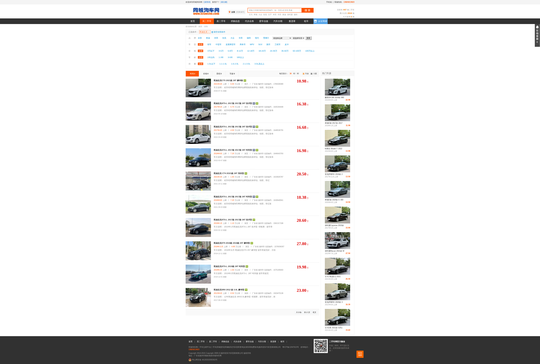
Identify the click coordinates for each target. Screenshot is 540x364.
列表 (307, 74)
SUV (260, 44)
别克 (265, 14)
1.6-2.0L (235, 64)
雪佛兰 (266, 38)
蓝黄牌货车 (231, 44)
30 (291, 74)
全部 (200, 38)
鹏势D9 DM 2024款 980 (334, 97)
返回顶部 (360, 354)
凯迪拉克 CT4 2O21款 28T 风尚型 (229, 173)
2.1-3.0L (246, 64)
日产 (270, 14)
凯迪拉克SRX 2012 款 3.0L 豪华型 (229, 290)
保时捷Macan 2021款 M (334, 251)
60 (294, 74)
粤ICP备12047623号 (290, 347)
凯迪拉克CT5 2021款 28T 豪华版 (228, 80)
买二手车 (206, 21)
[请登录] (207, 2)
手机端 (329, 2)
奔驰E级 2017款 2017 (333, 123)
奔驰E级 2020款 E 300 (334, 200)
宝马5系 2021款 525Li (334, 328)
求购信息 (235, 21)
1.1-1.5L (223, 64)
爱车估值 (263, 21)
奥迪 (284, 14)
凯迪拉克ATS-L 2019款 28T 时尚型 (229, 266)
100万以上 (310, 51)
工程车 (278, 44)
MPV (252, 44)
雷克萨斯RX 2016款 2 (334, 174)
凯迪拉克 (204, 32)
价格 (205, 74)
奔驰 (255, 14)
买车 (206, 26)
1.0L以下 (211, 64)
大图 (315, 74)
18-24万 (262, 51)
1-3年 (221, 57)
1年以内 (210, 57)
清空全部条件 (219, 32)
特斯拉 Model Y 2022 (333, 149)
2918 (349, 13)
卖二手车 (221, 21)
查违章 (292, 21)
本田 (274, 14)
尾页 (314, 312)
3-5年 (230, 57)
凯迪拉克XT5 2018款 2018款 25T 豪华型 (232, 243)
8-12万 (240, 51)
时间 (192, 74)
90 (298, 74)
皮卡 (287, 44)
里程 (218, 74)
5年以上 (240, 57)
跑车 (268, 44)
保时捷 (290, 14)
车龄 (232, 74)
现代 (257, 38)
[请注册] (224, 2)
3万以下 (210, 51)
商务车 (243, 44)
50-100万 (297, 51)
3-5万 (221, 51)
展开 (537, 35)
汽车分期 (277, 21)
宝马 (251, 14)
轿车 (209, 44)
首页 (192, 21)
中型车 (218, 44)
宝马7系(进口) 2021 (333, 276)
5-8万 (230, 51)
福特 (295, 14)
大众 (260, 14)
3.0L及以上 (259, 64)
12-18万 (250, 51)
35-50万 (285, 51)
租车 (306, 21)
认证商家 (322, 21)
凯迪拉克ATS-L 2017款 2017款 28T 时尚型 (233, 150)
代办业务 (249, 21)
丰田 (279, 14)
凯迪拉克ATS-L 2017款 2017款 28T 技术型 (233, 103)
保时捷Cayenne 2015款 (334, 225)
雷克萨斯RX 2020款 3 (334, 302)
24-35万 (273, 51)
